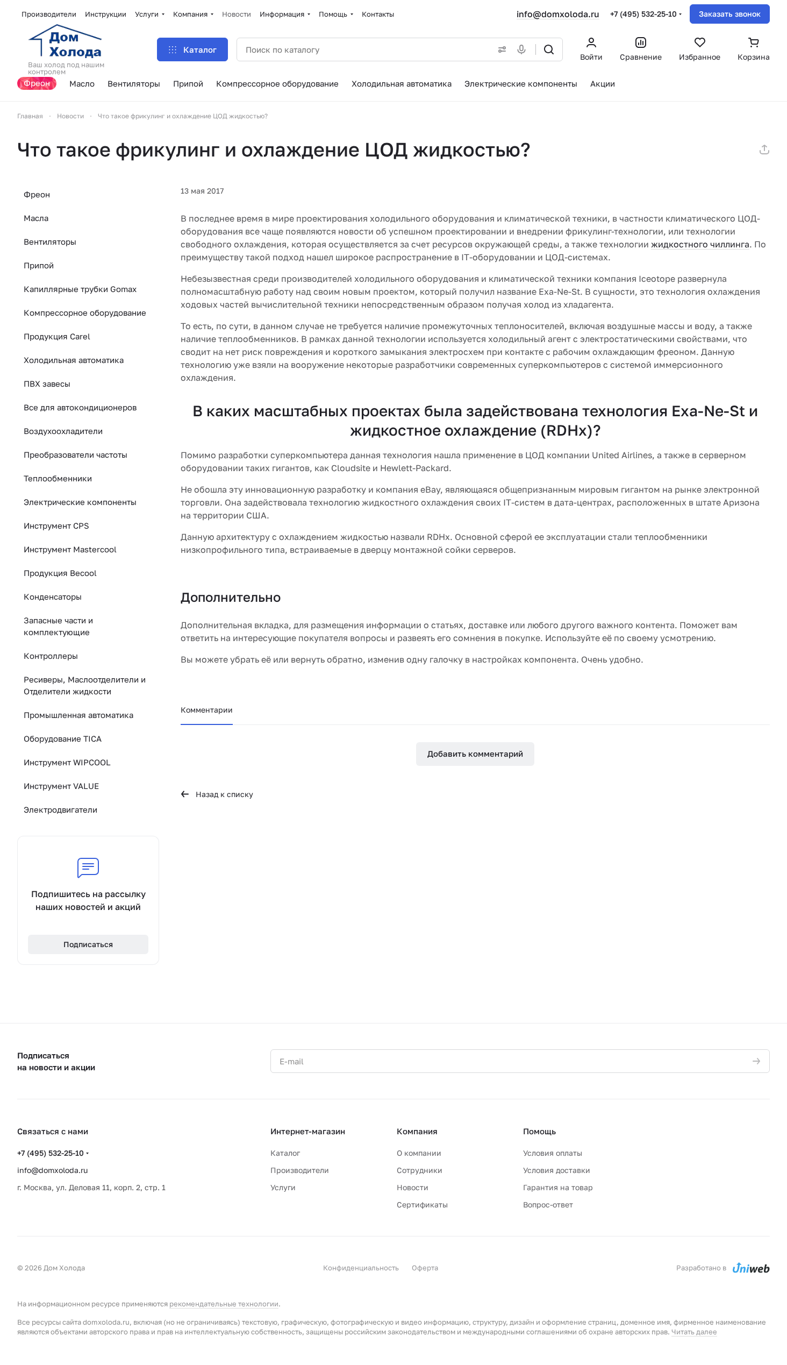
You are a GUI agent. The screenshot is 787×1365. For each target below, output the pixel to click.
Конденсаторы (53, 596)
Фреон (37, 194)
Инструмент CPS (56, 525)
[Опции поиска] (500, 49)
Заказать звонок (730, 13)
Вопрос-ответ (548, 1204)
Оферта (425, 1267)
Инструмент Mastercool (70, 549)
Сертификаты (422, 1204)
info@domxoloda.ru (558, 14)
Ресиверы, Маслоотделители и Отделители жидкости (85, 685)
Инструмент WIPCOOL (67, 762)
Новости (412, 1187)
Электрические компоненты (80, 502)
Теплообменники (58, 478)
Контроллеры (51, 655)
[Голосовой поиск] (523, 49)
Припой (39, 265)
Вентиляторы (50, 241)
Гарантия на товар (558, 1187)
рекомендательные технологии (223, 1303)
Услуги (283, 1187)
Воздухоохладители (63, 431)
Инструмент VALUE (61, 786)
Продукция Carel (57, 336)
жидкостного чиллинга (700, 244)
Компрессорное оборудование (85, 312)
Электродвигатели (60, 809)
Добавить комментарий (475, 753)
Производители (299, 1170)
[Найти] (548, 49)
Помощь (539, 1131)
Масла (36, 218)
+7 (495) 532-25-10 (643, 13)
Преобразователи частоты (75, 454)
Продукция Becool (60, 573)
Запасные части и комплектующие (58, 626)
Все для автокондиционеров (80, 407)
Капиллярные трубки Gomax (80, 289)
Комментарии (207, 709)
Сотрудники (419, 1170)
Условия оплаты (552, 1152)
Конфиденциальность (361, 1267)
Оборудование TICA (63, 738)
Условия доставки (556, 1170)
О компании (419, 1152)
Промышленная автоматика (78, 715)
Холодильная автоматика (74, 360)
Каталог (285, 1152)
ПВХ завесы (47, 383)
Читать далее (694, 1331)
